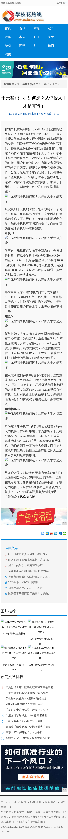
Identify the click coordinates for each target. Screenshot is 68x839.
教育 (51, 28)
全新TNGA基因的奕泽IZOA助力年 (28, 571)
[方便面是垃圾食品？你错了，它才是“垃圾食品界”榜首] (41, 647)
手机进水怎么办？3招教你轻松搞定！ (27, 698)
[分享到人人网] (60, 533)
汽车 (8, 37)
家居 (22, 37)
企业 (37, 37)
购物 (8, 54)
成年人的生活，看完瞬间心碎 (25, 565)
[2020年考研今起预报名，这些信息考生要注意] (14, 621)
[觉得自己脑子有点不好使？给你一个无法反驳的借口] (14, 647)
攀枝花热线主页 (31, 84)
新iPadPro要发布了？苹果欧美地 (24, 704)
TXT (10, 807)
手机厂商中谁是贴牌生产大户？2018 (27, 709)
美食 (51, 37)
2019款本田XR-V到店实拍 (23, 582)
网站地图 (50, 802)
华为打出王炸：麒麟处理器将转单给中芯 (29, 687)
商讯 (22, 45)
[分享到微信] (64, 533)
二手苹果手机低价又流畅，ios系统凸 (27, 693)
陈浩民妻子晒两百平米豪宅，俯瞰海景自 (29, 593)
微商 (51, 45)
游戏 (8, 45)
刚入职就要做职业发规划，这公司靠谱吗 (29, 559)
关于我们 (6, 802)
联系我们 (20, 802)
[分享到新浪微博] (51, 533)
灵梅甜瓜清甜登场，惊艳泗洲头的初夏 (28, 726)
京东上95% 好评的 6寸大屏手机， (25, 732)
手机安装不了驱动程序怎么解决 (24, 721)
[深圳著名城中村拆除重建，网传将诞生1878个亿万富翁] (41, 621)
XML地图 (35, 802)
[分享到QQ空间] (47, 533)
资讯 (22, 28)
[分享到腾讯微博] (55, 533)
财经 (37, 28)
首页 (8, 28)
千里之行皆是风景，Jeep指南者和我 (26, 715)
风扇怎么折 (27, 496)
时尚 (37, 45)
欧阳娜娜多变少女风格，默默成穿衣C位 (29, 554)
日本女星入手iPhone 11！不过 (25, 588)
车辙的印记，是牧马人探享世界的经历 (28, 738)
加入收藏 (60, 3)
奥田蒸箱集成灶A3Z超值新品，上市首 (29, 576)
